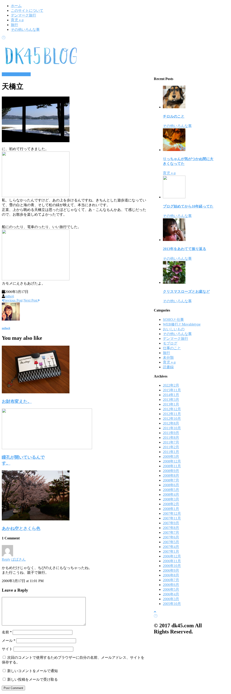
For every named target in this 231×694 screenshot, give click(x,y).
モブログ (170, 343)
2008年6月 (171, 485)
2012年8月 (171, 423)
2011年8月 (171, 437)
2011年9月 (171, 433)
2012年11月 (172, 414)
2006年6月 (171, 585)
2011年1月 (171, 452)
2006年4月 (171, 594)
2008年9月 (171, 471)
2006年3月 (171, 599)
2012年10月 (172, 418)
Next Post (30, 300)
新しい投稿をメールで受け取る (32, 679)
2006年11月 (172, 561)
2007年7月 (171, 532)
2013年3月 (171, 399)
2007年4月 (171, 547)
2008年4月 (171, 494)
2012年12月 (172, 409)
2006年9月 (171, 570)
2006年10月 (172, 566)
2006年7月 (171, 580)
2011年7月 (171, 442)
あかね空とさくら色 (21, 528)
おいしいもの (174, 329)
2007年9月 (171, 523)
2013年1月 (171, 404)
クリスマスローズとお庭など (186, 291)
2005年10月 (172, 604)
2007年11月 (172, 518)
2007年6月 (171, 537)
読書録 (168, 367)
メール (8, 640)
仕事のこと (172, 348)
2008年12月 (172, 461)
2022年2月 (171, 385)
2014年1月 (171, 395)
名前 (7, 632)
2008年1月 (171, 509)
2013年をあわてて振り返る (184, 249)
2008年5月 (171, 490)
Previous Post (13, 300)
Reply (6, 559)
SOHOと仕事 (173, 319)
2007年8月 (171, 528)
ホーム (16, 6)
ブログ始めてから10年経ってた (188, 206)
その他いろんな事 (25, 29)
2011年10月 (172, 428)
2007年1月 (171, 551)
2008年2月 (171, 504)
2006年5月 (171, 589)
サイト (7, 649)
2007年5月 (171, 542)
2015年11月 (172, 390)
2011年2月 (171, 447)
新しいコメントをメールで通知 (32, 671)
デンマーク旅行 (23, 15)
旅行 (14, 25)
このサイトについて (27, 10)
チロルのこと (174, 116)
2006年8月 (171, 575)
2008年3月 (171, 499)
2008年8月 (171, 475)
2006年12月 (172, 556)
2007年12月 (172, 513)
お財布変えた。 (17, 401)
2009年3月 (171, 456)
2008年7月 (171, 480)
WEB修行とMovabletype (182, 324)
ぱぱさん (18, 559)
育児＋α (17, 20)
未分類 (168, 357)
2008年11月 (172, 466)
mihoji (9, 296)
